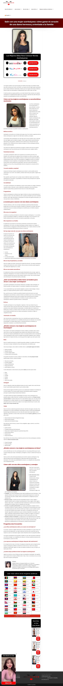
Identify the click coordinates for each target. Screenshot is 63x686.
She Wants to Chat (8, 655)
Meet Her (8, 683)
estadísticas (10, 554)
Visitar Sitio (33, 63)
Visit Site (38, 638)
